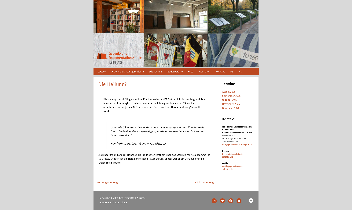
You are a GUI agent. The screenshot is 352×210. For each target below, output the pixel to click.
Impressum (105, 202)
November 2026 (231, 104)
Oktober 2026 (229, 99)
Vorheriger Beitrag (106, 182)
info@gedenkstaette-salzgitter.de (237, 144)
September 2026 (231, 95)
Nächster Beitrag (206, 182)
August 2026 (229, 91)
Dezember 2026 (231, 108)
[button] (240, 71)
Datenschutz (120, 202)
